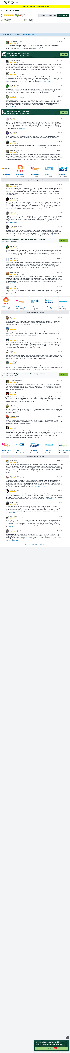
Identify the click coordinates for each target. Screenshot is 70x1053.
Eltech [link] (11, 258)
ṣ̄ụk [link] (11, 272)
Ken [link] (11, 96)
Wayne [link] (12, 132)
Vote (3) (59, 41)
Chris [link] (11, 416)
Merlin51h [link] (13, 226)
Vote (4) (59, 73)
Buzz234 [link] (12, 405)
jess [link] (11, 427)
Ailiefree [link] (12, 530)
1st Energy (48, 307)
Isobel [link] (11, 502)
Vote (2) (59, 132)
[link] (29, 34)
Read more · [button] (40, 486)
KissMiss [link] (12, 490)
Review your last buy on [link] (36, 6)
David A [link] (12, 246)
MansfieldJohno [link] (14, 362)
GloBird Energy (34, 174)
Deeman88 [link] (13, 184)
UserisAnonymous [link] (15, 151)
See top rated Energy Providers (35, 544)
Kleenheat (48, 450)
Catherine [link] (12, 85)
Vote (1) (59, 328)
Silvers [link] (11, 460)
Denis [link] (11, 516)
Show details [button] (37, 48)
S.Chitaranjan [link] (13, 41)
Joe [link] (10, 141)
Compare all (63, 240)
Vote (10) (59, 476)
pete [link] (11, 286)
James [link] (11, 317)
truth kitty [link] (12, 60)
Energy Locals (6, 174)
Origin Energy (20, 174)
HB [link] (10, 118)
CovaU (47, 174)
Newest (66, 39)
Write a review (63, 15)
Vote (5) (59, 60)
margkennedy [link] (14, 380)
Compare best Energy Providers (35, 180)
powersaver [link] (13, 339)
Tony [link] (11, 476)
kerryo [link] (11, 198)
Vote (60, 502)
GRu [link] (11, 328)
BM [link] (11, 212)
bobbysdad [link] (13, 73)
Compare (52, 15)
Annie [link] (11, 351)
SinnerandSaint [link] (14, 393)
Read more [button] (46, 81)
